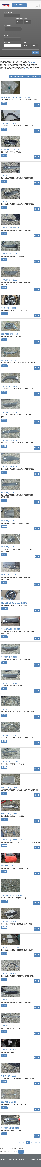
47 (32, 1142)
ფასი (24, 42)
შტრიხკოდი (7, 25)
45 (23, 1142)
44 (19, 1142)
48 (36, 1142)
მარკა (6, 36)
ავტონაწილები (19, 5)
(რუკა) (26, 69)
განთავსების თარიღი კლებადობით (24, 76)
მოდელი (7, 42)
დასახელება (8, 12)
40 (21, 1152)
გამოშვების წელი (21, 19)
